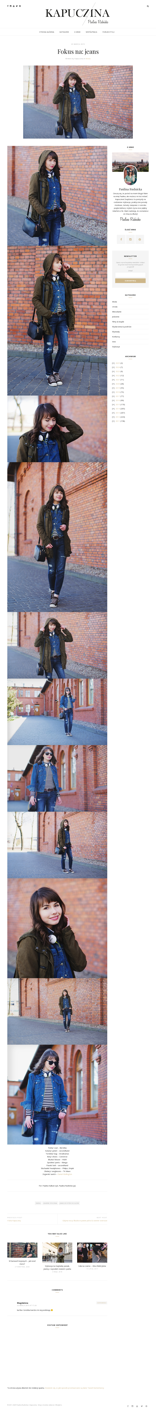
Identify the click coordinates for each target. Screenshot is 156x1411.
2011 (118, 421)
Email (130, 271)
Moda (88, 58)
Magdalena (22, 1303)
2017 (118, 396)
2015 (118, 404)
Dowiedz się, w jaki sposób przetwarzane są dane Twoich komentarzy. (74, 1388)
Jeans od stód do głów (69, 1203)
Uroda (114, 306)
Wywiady (116, 331)
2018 (118, 392)
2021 (118, 379)
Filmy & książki (118, 321)
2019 (118, 388)
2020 (118, 384)
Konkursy (116, 336)
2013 (118, 413)
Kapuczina (79, 58)
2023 (118, 371)
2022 (118, 375)
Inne (114, 341)
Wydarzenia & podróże (121, 326)
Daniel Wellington (65, 1174)
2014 (118, 408)
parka (38, 1203)
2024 (118, 367)
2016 (118, 400)
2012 (118, 417)
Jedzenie (115, 316)
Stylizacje (116, 346)
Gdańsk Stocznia (50, 1203)
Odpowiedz (101, 1303)
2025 (118, 363)
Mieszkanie (116, 311)
